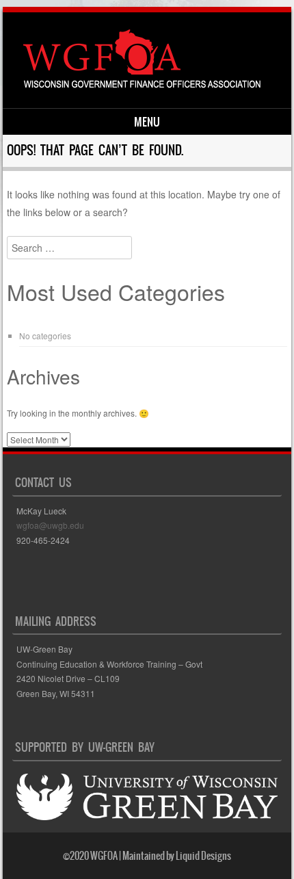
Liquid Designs (203, 855)
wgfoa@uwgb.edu (50, 525)
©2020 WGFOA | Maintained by (119, 855)
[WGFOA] (144, 85)
